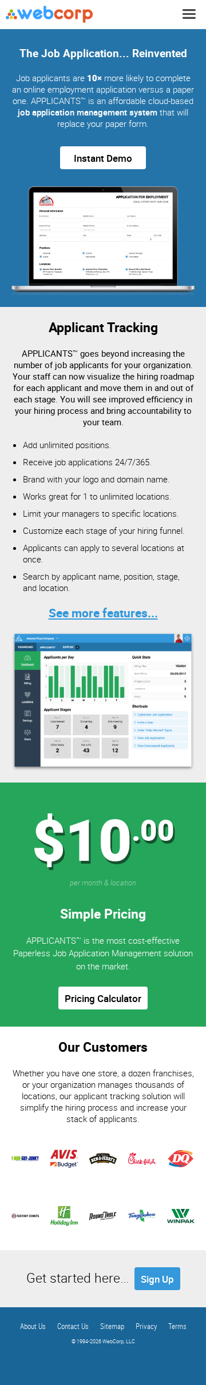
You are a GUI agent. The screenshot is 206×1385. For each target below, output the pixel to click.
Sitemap (112, 1326)
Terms (177, 1326)
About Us (33, 1326)
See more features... (103, 613)
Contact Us (73, 1326)
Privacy (146, 1326)
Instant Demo (103, 158)
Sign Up (157, 1279)
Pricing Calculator (103, 998)
